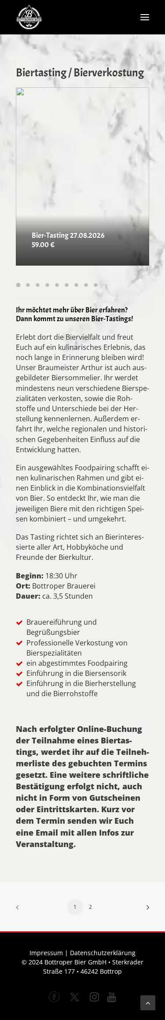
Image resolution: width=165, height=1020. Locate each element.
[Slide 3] (37, 285)
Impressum (46, 953)
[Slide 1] (19, 285)
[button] (145, 17)
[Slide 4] (47, 285)
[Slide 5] (57, 285)
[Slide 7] (76, 285)
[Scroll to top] (147, 1002)
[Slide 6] (66, 285)
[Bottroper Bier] (29, 17)
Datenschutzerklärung (103, 953)
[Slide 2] (28, 285)
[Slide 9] (95, 285)
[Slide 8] (86, 285)
